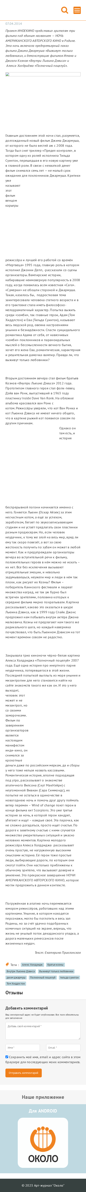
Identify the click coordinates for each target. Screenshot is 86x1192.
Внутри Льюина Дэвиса (21, 971)
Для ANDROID (43, 1111)
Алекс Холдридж (32, 964)
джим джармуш (16, 977)
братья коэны (55, 964)
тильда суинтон (69, 977)
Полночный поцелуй (42, 977)
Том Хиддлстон (16, 983)
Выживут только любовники (56, 971)
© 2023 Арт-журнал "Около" (43, 1185)
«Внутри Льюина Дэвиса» (47, 60)
